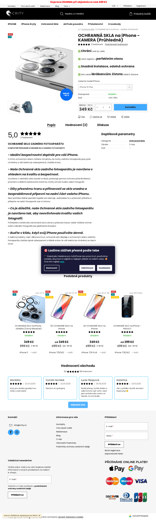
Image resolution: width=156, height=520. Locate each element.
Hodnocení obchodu (78, 366)
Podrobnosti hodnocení (116, 44)
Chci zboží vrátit (28, 6)
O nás (59, 439)
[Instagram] (17, 432)
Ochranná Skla (137, 140)
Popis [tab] (51, 125)
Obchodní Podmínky (66, 443)
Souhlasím (104, 268)
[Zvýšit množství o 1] (109, 107)
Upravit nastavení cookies (70, 517)
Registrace (141, 6)
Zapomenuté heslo (114, 453)
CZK (114, 6)
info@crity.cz (20, 425)
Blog (57, 6)
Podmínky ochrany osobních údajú (73, 446)
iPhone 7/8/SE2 (56, 352)
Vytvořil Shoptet (140, 516)
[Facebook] (11, 432)
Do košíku (130, 107)
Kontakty (12, 6)
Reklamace (45, 6)
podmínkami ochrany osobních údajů (27, 487)
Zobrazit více (78, 404)
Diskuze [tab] (103, 125)
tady (62, 261)
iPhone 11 (24, 352)
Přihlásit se (114, 444)
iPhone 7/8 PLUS (89, 352)
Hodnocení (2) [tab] (76, 125)
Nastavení (51, 268)
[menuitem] (12, 24)
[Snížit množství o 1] (97, 107)
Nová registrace (112, 450)
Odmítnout (87, 268)
